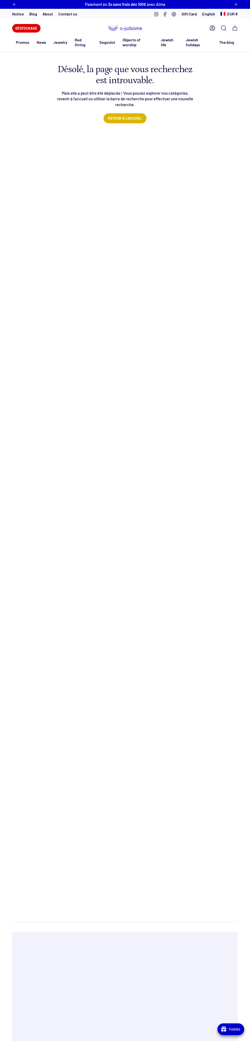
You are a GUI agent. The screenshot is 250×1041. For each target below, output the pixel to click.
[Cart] (234, 28)
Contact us (67, 13)
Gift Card (189, 13)
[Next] (235, 4)
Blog (33, 13)
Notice (18, 13)
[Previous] (14, 4)
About (47, 13)
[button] (41, 42)
